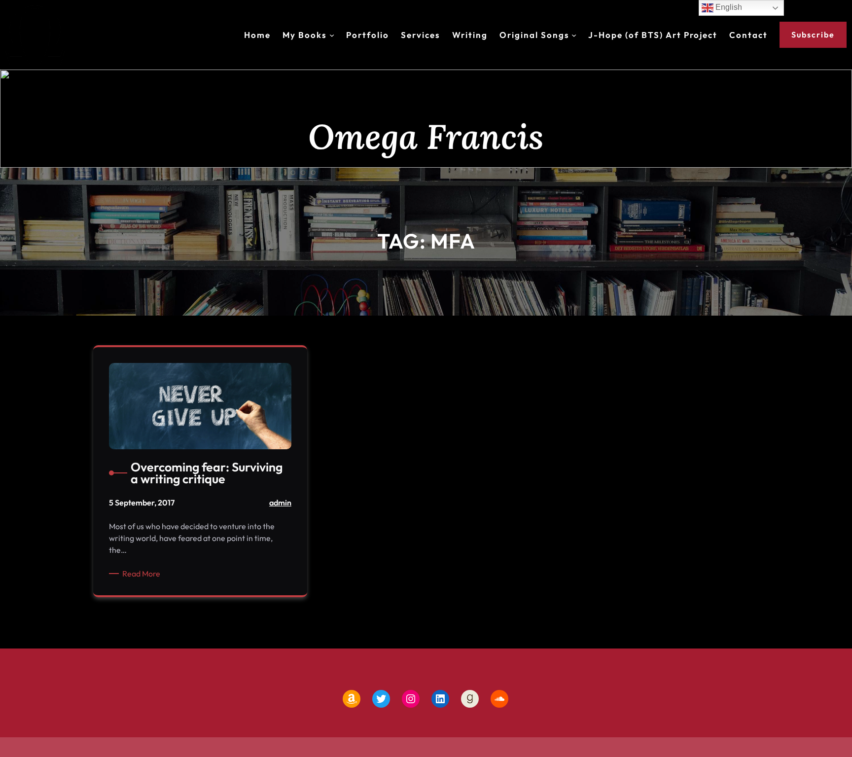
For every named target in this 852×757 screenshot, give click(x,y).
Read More (143, 573)
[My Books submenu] (331, 35)
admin (280, 502)
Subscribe (813, 34)
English (727, 7)
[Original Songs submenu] (573, 35)
